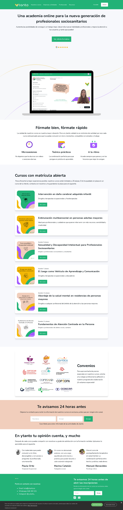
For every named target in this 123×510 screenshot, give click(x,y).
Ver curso (43, 205)
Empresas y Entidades (50, 5)
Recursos (72, 5)
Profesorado (63, 5)
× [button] (121, 502)
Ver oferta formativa (61, 39)
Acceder (95, 5)
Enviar (88, 419)
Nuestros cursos (36, 5)
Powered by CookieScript (11, 508)
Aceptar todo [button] (97, 504)
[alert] (61, 505)
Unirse (104, 5)
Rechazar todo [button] (110, 504)
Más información (32, 505)
